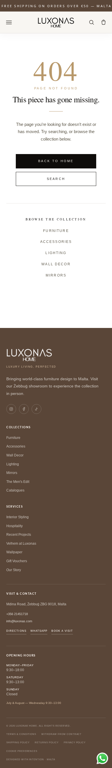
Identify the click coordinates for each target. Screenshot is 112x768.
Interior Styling (17, 517)
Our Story (13, 570)
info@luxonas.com (19, 621)
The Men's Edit (17, 482)
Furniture (56, 231)
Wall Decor (56, 264)
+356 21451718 (17, 614)
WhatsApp (39, 630)
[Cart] (103, 22)
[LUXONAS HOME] (56, 22)
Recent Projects (18, 535)
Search (56, 179)
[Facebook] (24, 409)
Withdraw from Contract (61, 734)
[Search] (91, 22)
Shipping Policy (18, 742)
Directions (16, 630)
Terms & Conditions (21, 734)
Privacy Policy (75, 742)
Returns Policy (46, 742)
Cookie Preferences (21, 751)
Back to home (56, 161)
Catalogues (15, 490)
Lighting (55, 253)
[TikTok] (36, 409)
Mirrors (56, 275)
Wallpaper (14, 552)
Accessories (56, 242)
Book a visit (62, 630)
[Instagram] (11, 409)
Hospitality (14, 526)
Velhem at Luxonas (21, 544)
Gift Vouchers (16, 561)
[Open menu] (9, 22)
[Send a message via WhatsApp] (102, 758)
